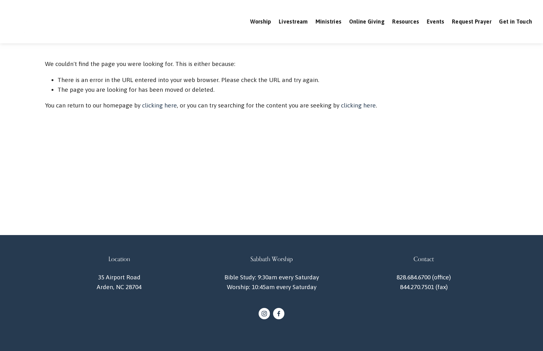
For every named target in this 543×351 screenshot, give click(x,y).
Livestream (293, 21)
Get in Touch (515, 21)
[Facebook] (278, 313)
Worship (260, 21)
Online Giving (367, 21)
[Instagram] (264, 313)
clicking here (159, 105)
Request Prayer (471, 21)
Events (435, 21)
